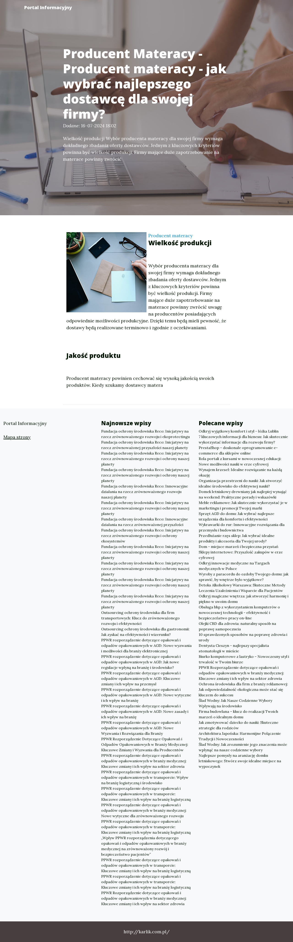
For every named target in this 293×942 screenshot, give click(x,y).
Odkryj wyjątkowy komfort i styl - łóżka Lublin (239, 431)
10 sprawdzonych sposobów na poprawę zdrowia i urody (243, 637)
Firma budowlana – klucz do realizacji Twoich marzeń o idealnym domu (238, 714)
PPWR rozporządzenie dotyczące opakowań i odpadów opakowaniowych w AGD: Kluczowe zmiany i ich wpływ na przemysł (141, 678)
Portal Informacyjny (48, 7)
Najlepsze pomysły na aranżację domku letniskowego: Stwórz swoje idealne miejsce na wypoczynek (240, 761)
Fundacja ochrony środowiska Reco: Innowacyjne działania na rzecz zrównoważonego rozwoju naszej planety (144, 491)
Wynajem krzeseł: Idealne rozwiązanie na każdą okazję (240, 472)
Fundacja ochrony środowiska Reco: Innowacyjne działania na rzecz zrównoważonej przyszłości (144, 522)
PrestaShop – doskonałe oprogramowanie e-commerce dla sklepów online (238, 450)
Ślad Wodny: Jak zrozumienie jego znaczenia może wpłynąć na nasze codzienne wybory (243, 747)
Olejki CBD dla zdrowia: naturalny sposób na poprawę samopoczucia (237, 626)
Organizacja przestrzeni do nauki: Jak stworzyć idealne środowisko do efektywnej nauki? (240, 483)
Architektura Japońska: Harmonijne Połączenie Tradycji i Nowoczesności (240, 736)
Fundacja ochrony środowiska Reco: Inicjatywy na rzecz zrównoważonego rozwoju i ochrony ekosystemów (145, 535)
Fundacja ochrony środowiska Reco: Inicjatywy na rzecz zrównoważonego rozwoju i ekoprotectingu (145, 434)
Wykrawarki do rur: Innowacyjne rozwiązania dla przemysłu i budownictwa (242, 527)
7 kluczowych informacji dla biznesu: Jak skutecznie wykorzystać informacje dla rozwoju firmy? (243, 439)
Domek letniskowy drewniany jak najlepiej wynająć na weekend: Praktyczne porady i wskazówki (243, 494)
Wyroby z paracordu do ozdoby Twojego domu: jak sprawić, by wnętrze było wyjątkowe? (243, 577)
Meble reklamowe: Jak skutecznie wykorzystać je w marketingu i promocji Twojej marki (243, 505)
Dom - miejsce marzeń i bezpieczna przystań (238, 546)
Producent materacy (170, 235)
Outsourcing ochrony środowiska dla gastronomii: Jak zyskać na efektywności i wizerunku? (145, 632)
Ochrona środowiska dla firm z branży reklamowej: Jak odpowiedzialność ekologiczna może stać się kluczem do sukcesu (243, 689)
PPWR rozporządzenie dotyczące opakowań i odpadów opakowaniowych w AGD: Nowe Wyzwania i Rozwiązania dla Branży (141, 728)
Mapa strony (17, 437)
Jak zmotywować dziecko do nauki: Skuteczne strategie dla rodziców (238, 725)
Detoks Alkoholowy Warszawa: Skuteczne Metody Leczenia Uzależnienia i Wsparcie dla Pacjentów (242, 588)
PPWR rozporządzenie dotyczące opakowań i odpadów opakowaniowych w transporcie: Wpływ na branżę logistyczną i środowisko (144, 777)
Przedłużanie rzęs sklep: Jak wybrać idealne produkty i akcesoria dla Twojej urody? (236, 538)
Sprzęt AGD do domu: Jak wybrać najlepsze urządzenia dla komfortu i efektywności (236, 516)
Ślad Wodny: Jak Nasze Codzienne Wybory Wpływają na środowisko (235, 703)
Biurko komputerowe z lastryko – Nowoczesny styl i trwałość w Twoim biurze (244, 659)
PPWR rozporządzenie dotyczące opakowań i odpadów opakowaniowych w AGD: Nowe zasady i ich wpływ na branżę (144, 711)
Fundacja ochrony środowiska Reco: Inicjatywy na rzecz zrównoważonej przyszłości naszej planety (145, 445)
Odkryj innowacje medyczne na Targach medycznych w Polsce (234, 566)
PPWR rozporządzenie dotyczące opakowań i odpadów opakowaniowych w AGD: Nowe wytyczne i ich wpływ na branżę (146, 695)
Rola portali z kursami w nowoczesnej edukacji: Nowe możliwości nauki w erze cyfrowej (240, 461)
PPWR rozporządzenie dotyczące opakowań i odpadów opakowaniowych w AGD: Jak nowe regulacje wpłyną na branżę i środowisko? (141, 662)
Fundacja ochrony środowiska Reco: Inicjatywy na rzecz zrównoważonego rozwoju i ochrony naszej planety (145, 458)
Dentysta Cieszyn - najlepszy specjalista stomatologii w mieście (234, 648)
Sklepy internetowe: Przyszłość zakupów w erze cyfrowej (241, 555)
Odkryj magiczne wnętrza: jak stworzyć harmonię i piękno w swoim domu (243, 599)
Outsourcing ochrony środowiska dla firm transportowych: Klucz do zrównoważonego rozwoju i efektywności (140, 618)
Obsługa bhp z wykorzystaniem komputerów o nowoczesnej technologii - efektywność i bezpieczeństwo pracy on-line (239, 612)
